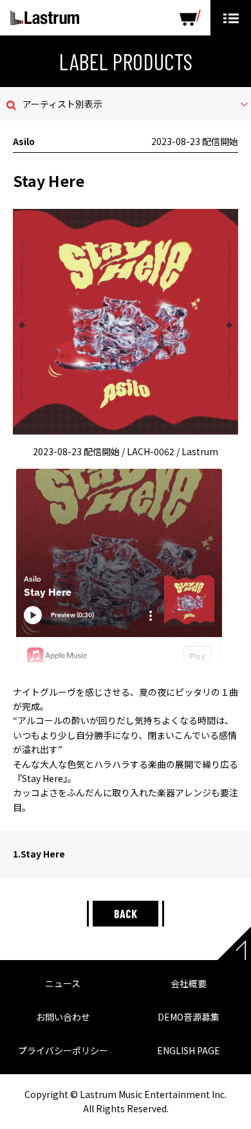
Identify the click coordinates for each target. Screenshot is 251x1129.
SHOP (190, 17)
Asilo (24, 141)
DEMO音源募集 (188, 1016)
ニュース (62, 983)
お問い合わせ (63, 1016)
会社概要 (189, 983)
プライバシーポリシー (63, 1050)
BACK (125, 914)
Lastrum (44, 18)
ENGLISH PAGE (188, 1050)
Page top (234, 943)
